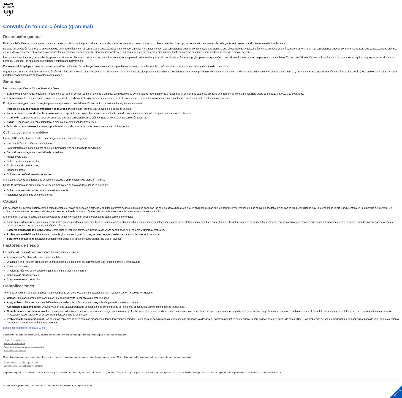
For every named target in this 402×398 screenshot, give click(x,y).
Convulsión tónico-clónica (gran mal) (48, 26)
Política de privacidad (14, 343)
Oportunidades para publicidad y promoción (23, 366)
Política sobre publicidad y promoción (21, 362)
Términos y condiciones (14, 340)
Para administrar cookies (15, 350)
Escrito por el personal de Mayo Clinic (24, 328)
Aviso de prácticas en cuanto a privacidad (24, 347)
